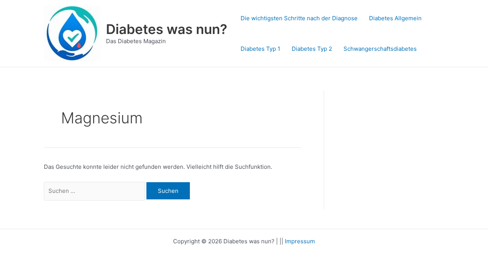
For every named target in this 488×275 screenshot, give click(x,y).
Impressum (300, 241)
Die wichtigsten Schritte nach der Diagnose (299, 18)
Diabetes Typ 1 (260, 48)
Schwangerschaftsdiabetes (380, 48)
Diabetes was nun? (166, 29)
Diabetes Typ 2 (312, 48)
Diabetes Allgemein (395, 18)
